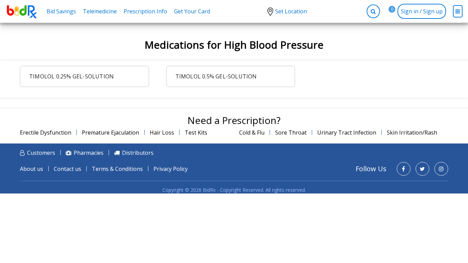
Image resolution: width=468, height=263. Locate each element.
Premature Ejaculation (110, 132)
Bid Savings (61, 11)
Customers (41, 152)
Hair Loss (162, 132)
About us (31, 169)
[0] (386, 11)
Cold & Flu (251, 132)
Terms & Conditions (117, 169)
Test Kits (196, 132)
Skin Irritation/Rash (412, 132)
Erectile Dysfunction (45, 132)
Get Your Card (192, 11)
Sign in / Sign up (422, 11)
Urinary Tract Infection (346, 132)
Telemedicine (100, 11)
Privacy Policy (170, 169)
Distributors (137, 152)
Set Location (291, 11)
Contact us (67, 169)
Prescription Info (145, 11)
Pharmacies (88, 152)
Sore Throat (291, 132)
